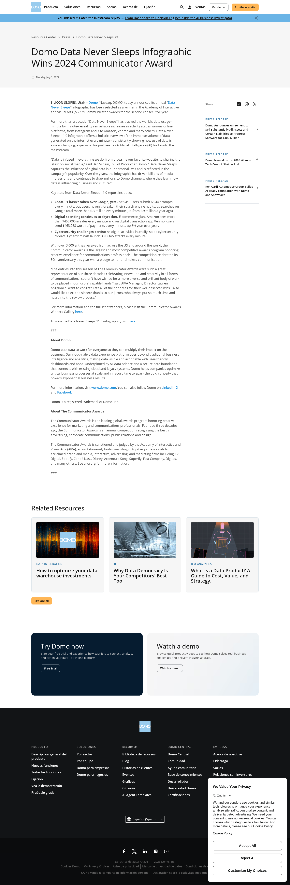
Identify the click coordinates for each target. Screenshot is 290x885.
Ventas (200, 7)
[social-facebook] (123, 851)
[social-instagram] (155, 851)
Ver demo (218, 7)
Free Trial (50, 668)
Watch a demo (170, 668)
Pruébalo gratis (245, 7)
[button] (145, 819)
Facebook (64, 392)
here (78, 312)
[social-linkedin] (145, 851)
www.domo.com (103, 387)
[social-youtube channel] (166, 851)
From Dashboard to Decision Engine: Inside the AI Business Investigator (178, 18)
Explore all (42, 601)
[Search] (182, 7)
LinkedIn (168, 387)
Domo (93, 102)
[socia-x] (134, 851)
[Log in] (189, 7)
